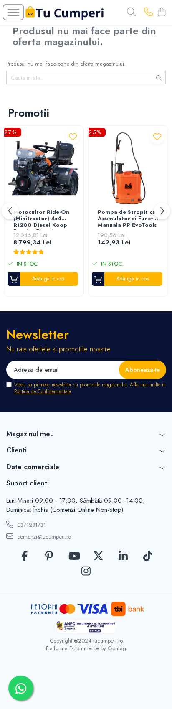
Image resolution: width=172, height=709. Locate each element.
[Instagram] (86, 571)
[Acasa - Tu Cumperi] (64, 12)
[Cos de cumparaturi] (161, 13)
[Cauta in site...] (131, 13)
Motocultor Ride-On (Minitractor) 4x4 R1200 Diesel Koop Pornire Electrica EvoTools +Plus (41, 219)
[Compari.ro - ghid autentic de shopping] (86, 689)
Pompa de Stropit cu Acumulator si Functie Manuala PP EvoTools (128, 219)
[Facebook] (24, 556)
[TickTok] (147, 556)
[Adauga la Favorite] (73, 136)
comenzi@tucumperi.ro (43, 537)
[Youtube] (73, 556)
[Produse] (13, 12)
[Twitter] (98, 556)
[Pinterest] (49, 556)
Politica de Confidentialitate (42, 391)
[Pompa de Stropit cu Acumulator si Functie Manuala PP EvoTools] (128, 168)
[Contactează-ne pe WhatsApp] (20, 688)
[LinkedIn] (123, 556)
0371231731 (30, 525)
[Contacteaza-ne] (148, 13)
